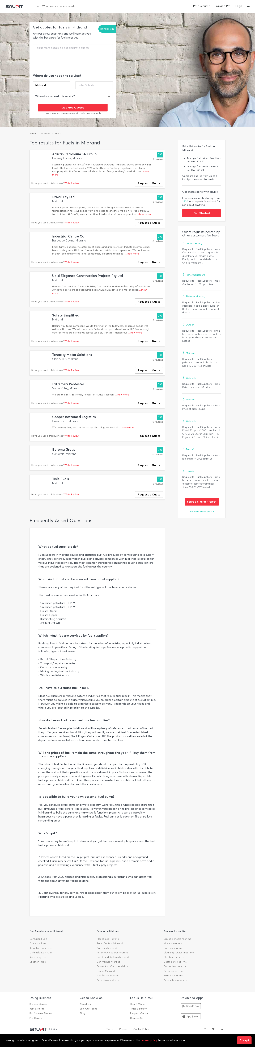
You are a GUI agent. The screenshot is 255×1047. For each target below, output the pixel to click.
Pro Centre (35, 1018)
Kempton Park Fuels (40, 948)
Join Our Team (88, 1008)
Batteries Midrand (107, 948)
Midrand (45, 133)
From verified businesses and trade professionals (73, 113)
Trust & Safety (138, 1008)
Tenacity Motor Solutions (72, 355)
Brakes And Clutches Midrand (113, 966)
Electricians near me (175, 961)
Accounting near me (175, 980)
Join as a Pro (222, 6)
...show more (144, 214)
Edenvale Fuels (37, 943)
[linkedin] (222, 1029)
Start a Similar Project (201, 501)
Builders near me (173, 971)
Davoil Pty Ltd (63, 197)
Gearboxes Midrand (108, 975)
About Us (85, 1004)
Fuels (58, 133)
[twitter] (213, 1029)
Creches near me (173, 948)
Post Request (201, 6)
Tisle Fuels (60, 479)
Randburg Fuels (38, 957)
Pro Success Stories (40, 1013)
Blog (82, 1013)
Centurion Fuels (38, 938)
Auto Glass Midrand (108, 980)
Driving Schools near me (177, 938)
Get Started (202, 213)
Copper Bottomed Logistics (74, 417)
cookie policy (149, 1040)
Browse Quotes (38, 1004)
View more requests (201, 511)
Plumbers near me (174, 957)
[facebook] (205, 1029)
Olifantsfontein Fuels (40, 952)
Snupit (33, 133)
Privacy (123, 1029)
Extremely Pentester (68, 384)
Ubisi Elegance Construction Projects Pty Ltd (87, 276)
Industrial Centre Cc (68, 236)
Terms (109, 1029)
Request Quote (139, 1013)
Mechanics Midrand (108, 938)
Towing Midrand (106, 971)
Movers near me (173, 943)
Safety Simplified (65, 315)
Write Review (71, 183)
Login (238, 6)
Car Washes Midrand (108, 961)
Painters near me (173, 975)
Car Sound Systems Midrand (113, 957)
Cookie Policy (141, 1029)
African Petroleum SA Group (74, 154)
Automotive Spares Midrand (113, 952)
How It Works (137, 1004)
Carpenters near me (175, 966)
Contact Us (136, 1018)
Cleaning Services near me (179, 952)
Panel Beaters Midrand (110, 943)
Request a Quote (149, 183)
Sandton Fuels (37, 961)
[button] (248, 6)
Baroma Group (63, 450)
